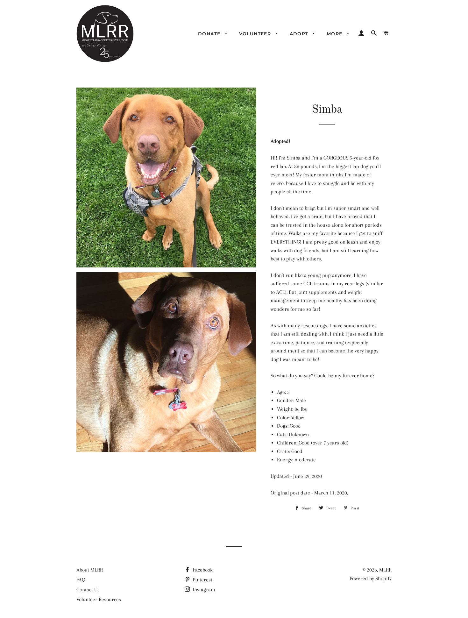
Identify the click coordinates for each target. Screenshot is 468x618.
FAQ (80, 580)
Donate (210, 34)
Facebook (202, 570)
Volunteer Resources (98, 599)
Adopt (300, 34)
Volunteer (256, 34)
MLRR (385, 570)
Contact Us (88, 589)
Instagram (203, 589)
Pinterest (201, 580)
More (335, 34)
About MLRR (89, 570)
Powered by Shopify (371, 578)
